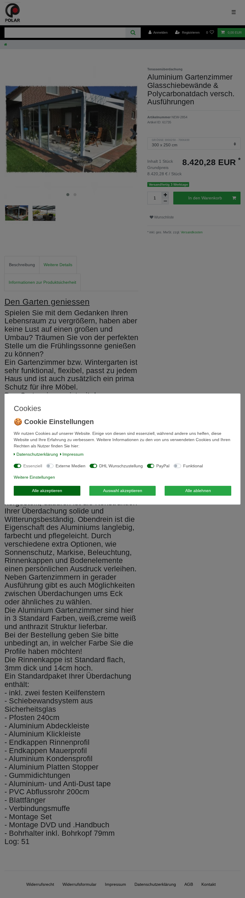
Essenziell (32, 465)
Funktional (193, 465)
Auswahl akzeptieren (122, 490)
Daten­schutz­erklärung (37, 454)
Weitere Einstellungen (34, 477)
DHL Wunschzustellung (121, 465)
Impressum (73, 454)
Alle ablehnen (198, 490)
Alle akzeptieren (47, 490)
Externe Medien (70, 465)
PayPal (162, 465)
